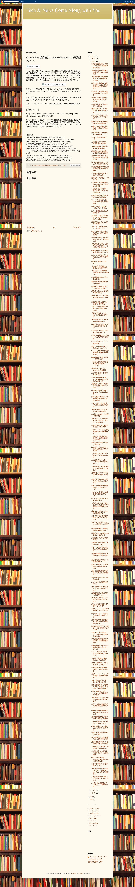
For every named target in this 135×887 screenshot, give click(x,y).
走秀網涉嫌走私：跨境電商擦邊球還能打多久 (99, 529)
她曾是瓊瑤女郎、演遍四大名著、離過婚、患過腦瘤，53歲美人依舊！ (99, 686)
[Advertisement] (67, 34)
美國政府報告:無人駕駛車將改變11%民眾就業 (99, 426)
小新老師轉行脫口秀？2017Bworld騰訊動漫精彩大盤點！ (99, 693)
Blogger (80, 873)
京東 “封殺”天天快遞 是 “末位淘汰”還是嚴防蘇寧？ (99, 405)
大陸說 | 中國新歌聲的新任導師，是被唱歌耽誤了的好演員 (99, 438)
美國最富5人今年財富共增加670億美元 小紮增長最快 (99, 699)
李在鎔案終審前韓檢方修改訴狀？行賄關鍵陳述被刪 (99, 641)
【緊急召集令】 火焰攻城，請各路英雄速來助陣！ (99, 315)
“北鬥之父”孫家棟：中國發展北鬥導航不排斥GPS (99, 494)
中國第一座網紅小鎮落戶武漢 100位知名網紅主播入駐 (99, 99)
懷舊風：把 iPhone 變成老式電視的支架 (99, 292)
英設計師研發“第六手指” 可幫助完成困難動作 (99, 410)
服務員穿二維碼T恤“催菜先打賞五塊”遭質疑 (99, 287)
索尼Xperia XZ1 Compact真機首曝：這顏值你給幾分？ (99, 675)
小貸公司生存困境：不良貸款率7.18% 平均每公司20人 (99, 117)
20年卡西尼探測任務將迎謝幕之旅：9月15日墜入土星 (99, 517)
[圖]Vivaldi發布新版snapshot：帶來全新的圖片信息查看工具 (99, 759)
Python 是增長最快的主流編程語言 (99, 212)
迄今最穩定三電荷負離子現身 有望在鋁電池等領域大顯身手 (99, 184)
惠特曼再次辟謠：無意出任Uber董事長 (99, 105)
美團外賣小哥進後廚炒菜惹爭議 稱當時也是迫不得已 (99, 481)
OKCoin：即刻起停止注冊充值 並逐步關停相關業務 (99, 257)
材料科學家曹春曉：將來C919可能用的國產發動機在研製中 (99, 66)
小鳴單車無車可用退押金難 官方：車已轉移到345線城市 (99, 78)
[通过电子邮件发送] (71, 165)
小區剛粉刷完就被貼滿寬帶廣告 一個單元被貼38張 (99, 669)
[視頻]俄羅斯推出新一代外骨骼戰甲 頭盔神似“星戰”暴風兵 (100, 398)
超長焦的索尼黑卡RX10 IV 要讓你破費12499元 (99, 561)
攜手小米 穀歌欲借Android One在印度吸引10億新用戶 (100, 524)
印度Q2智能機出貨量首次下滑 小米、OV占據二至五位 (99, 778)
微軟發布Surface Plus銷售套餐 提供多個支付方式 (99, 251)
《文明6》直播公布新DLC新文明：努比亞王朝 (99, 659)
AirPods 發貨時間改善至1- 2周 (99, 138)
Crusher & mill (93, 813)
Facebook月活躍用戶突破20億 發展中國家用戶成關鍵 (99, 201)
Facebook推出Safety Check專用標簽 (99, 342)
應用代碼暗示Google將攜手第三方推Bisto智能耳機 (99, 110)
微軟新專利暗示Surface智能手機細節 (99, 223)
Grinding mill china (95, 816)
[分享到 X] (75, 165)
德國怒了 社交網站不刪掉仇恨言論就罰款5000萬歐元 (99, 385)
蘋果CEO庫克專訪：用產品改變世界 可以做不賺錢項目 (99, 157)
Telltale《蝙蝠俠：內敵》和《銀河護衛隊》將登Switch (99, 653)
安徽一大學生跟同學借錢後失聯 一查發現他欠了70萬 (99, 487)
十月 (93, 59)
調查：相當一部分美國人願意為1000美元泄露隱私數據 (99, 233)
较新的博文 (30, 227)
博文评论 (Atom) (36, 231)
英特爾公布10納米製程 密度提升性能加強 (99, 174)
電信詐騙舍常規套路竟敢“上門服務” (99, 283)
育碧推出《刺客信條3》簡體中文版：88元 (99, 543)
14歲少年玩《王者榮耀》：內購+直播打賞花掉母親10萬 (100, 272)
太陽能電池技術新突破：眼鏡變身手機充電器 (99, 143)
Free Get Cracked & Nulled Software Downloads (98, 858)
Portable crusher (94, 808)
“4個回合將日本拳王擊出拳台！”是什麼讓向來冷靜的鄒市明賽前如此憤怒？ (99, 505)
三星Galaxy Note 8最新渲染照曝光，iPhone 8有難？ (100, 610)
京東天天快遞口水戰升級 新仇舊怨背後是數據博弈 (99, 549)
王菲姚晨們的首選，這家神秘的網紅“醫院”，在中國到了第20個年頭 (99, 246)
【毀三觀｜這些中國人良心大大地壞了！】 (99, 227)
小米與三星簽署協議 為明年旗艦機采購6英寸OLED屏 (99, 363)
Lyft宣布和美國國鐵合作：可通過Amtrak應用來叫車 (99, 785)
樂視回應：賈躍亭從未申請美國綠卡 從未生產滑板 (99, 93)
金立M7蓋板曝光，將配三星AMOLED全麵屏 (99, 664)
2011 (91, 797)
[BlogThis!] (73, 165)
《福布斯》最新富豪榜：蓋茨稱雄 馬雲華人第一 (99, 267)
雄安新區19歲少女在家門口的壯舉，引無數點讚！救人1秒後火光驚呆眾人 (99, 771)
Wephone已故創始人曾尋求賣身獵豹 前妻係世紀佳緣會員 (99, 352)
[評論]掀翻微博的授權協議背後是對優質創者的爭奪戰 (100, 168)
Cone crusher (93, 818)
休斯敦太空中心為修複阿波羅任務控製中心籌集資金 (99, 72)
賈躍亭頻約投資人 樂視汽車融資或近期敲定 (99, 320)
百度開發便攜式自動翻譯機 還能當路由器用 (99, 147)
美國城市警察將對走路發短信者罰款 (99, 443)
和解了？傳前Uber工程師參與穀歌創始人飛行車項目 (99, 566)
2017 (91, 56)
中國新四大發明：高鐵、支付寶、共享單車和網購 (99, 392)
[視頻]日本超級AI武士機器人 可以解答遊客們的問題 (100, 337)
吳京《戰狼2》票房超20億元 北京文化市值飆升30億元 (99, 588)
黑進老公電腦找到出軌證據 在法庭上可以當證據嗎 (99, 573)
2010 (91, 800)
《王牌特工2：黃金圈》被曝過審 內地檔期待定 (99, 747)
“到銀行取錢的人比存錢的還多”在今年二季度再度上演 (99, 239)
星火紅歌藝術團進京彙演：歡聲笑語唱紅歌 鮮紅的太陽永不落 (99, 379)
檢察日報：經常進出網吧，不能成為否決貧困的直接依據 (99, 634)
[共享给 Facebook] (77, 165)
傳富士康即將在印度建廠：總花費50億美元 (98, 681)
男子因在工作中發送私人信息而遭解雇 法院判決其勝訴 (99, 449)
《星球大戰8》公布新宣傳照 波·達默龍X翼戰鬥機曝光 (99, 468)
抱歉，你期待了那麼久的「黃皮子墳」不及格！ (99, 207)
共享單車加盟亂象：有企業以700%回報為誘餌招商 (99, 455)
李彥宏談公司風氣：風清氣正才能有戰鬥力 (99, 331)
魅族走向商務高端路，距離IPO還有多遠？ (99, 605)
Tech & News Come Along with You (63, 10)
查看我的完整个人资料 (95, 862)
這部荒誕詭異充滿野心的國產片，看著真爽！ (99, 303)
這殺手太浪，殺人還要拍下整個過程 (99, 733)
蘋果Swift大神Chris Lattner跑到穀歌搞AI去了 (99, 512)
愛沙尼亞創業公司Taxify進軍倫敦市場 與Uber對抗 (99, 743)
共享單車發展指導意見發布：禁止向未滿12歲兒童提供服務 (99, 621)
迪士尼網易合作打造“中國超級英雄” (99, 578)
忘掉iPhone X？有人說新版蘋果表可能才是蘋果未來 (100, 431)
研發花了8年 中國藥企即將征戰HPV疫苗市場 (100, 534)
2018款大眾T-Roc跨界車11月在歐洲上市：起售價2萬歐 (99, 753)
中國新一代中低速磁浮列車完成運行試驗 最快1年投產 (99, 308)
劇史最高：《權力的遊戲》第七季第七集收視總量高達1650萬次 (99, 217)
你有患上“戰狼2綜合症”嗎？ (99, 262)
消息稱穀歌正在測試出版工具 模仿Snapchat (99, 594)
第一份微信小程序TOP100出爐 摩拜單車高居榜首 (99, 163)
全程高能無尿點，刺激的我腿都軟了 (99, 374)
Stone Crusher (93, 826)
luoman (73, 873)
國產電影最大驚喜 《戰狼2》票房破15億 (99, 358)
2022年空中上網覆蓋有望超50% (99, 583)
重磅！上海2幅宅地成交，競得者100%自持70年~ (99, 347)
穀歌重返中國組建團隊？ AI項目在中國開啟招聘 (99, 152)
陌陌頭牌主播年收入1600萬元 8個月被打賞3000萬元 (99, 599)
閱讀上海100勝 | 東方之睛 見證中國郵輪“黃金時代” (99, 326)
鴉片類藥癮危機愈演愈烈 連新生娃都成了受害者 (99, 718)
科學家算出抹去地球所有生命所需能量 (99, 133)
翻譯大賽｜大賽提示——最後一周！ (100, 179)
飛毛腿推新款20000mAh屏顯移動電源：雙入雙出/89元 (99, 647)
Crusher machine (94, 811)
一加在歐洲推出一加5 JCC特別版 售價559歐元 (99, 722)
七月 (93, 793)
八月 (93, 790)
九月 (93, 62)
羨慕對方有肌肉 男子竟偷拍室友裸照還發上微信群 (99, 474)
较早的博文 (77, 227)
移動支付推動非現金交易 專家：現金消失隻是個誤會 (99, 128)
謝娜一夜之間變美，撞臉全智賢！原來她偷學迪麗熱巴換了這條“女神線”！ (99, 85)
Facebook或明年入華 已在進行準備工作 (99, 499)
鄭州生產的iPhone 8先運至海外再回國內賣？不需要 (99, 297)
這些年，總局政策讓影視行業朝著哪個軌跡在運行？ (99, 706)
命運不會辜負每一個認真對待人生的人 (99, 765)
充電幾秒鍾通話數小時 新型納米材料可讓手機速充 (99, 555)
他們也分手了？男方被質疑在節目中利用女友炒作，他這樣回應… (99, 420)
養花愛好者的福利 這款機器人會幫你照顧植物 (99, 196)
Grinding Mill (93, 823)
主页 (53, 227)
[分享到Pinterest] (79, 165)
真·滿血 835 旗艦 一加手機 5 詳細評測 (99, 415)
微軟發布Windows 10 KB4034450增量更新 (98, 369)
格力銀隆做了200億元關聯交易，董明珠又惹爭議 (99, 738)
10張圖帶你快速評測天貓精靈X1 (99, 539)
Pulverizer (92, 821)
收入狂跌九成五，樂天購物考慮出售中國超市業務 (99, 615)
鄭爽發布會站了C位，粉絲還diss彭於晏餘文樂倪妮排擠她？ (99, 628)
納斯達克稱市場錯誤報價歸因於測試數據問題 (99, 122)
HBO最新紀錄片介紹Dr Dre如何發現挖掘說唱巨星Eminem (99, 462)
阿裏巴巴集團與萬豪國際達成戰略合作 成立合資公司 (99, 712)
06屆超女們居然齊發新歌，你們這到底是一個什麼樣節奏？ (99, 190)
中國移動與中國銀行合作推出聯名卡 (99, 278)
